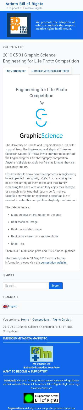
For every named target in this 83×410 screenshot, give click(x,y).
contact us (69, 408)
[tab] (16, 71)
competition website (54, 262)
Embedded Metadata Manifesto (42, 367)
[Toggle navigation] (75, 5)
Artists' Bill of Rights (49, 384)
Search (55, 285)
